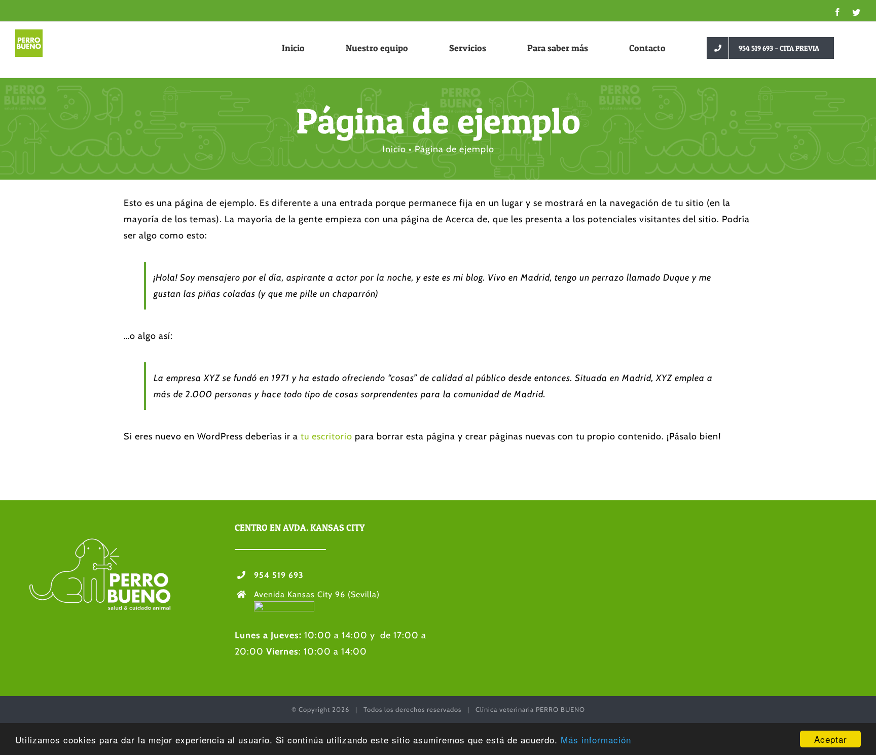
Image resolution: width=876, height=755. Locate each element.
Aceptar (830, 739)
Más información (596, 739)
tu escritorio (326, 436)
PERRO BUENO (560, 709)
